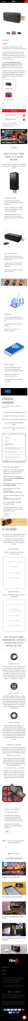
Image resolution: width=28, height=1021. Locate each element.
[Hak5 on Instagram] (14, 992)
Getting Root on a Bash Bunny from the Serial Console (12, 917)
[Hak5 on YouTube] (19, 992)
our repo (13, 511)
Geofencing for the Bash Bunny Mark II (11, 877)
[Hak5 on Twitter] (16, 992)
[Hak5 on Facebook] (11, 992)
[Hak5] (14, 1)
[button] (24, 1017)
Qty (3, 103)
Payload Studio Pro (10, 115)
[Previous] (3, 17)
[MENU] (0, 1)
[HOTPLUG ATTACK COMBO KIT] (14, 794)
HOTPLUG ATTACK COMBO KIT (12, 809)
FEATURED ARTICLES (14, 858)
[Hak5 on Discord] (9, 992)
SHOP (7, 831)
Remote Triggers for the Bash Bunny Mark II (12, 897)
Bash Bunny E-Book (10, 119)
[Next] (25, 17)
